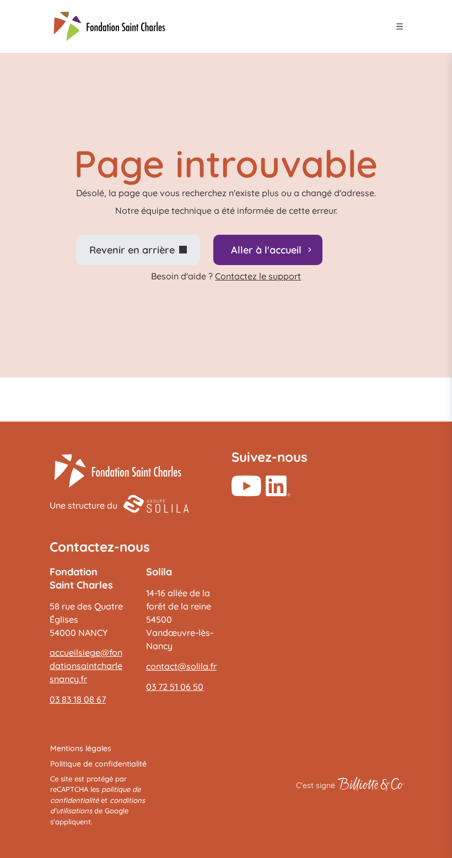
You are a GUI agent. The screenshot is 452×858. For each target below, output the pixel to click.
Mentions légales (80, 748)
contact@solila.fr (181, 666)
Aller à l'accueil (266, 250)
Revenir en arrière (132, 250)
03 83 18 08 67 (78, 699)
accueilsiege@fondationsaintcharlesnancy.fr (86, 665)
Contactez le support (258, 276)
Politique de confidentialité (98, 764)
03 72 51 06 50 (174, 686)
